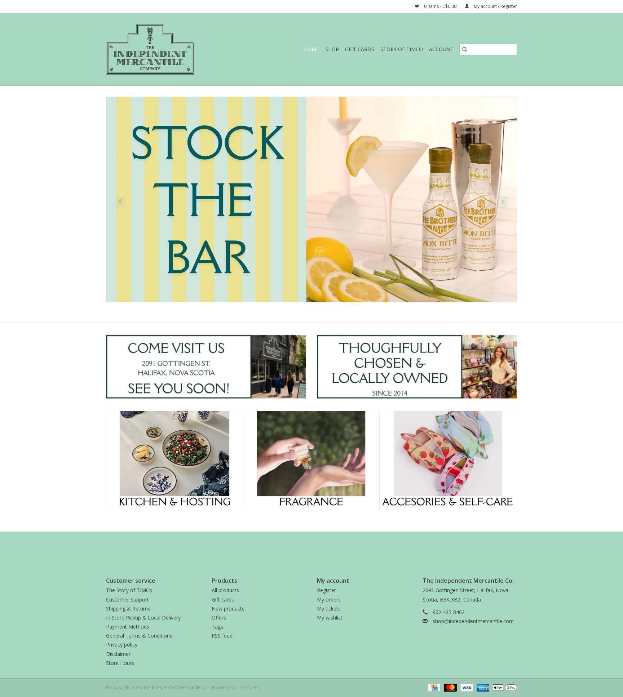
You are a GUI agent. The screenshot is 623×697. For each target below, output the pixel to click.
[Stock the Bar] (311, 199)
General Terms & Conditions (139, 635)
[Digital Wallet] (503, 687)
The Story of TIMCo (129, 590)
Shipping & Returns (128, 608)
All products (225, 590)
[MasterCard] (449, 687)
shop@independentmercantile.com (473, 621)
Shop (332, 49)
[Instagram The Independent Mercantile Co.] (324, 548)
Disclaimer (118, 654)
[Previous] (120, 202)
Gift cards (359, 49)
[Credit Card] (433, 687)
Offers (219, 617)
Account (441, 49)
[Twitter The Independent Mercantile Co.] (311, 548)
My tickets (329, 608)
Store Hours (120, 663)
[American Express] (482, 687)
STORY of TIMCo (401, 49)
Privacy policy (121, 644)
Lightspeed (249, 687)
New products (228, 608)
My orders (329, 599)
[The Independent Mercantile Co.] (166, 49)
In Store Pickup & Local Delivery (143, 617)
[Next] (503, 202)
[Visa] (466, 687)
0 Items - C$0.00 (440, 6)
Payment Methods (127, 626)
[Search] (464, 49)
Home (311, 49)
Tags (217, 626)
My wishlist (330, 617)
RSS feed (222, 635)
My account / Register (495, 6)
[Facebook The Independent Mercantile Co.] (298, 548)
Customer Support (127, 599)
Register (326, 590)
